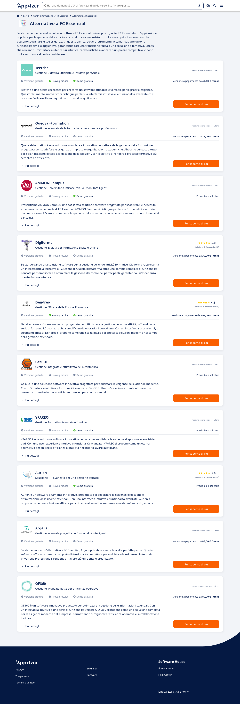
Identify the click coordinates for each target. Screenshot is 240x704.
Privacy (20, 669)
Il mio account (166, 668)
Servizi (26, 15)
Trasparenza (22, 676)
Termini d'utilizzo (25, 682)
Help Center (165, 674)
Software (92, 674)
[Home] (18, 16)
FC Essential (62, 15)
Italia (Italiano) (177, 691)
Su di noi (92, 668)
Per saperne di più (196, 104)
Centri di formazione (43, 15)
